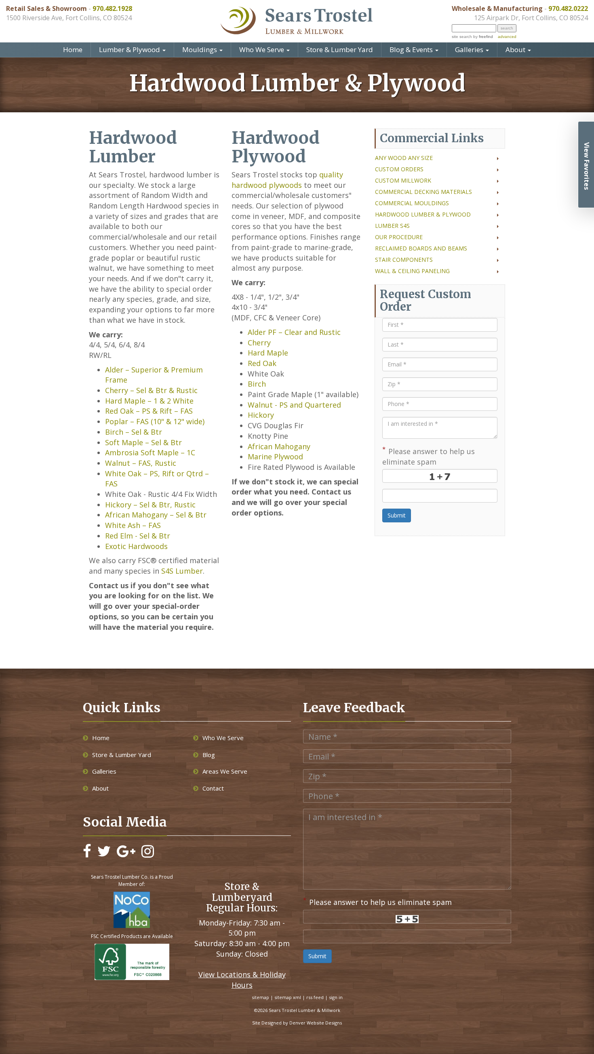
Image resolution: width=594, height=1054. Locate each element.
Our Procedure (399, 237)
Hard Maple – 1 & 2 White (149, 401)
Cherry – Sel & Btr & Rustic (151, 390)
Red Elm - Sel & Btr (137, 536)
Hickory (262, 415)
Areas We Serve (224, 771)
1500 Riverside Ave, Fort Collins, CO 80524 (69, 17)
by (482, 36)
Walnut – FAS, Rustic (140, 463)
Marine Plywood (275, 456)
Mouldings (200, 49)
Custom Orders (399, 169)
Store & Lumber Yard (339, 49)
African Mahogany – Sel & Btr (155, 515)
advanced (507, 36)
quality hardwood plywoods (287, 180)
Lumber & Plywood (130, 49)
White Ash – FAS (133, 525)
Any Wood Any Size (404, 158)
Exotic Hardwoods (136, 546)
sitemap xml (287, 997)
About (516, 49)
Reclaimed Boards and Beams (421, 248)
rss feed (315, 997)
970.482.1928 (112, 8)
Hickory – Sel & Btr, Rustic (150, 504)
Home (72, 49)
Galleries (470, 49)
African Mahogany (279, 446)
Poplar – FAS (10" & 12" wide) (154, 421)
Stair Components (404, 259)
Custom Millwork (403, 180)
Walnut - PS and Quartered (294, 405)
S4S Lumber (182, 571)
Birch (257, 384)
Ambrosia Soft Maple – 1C (150, 452)
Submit (397, 515)
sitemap (260, 997)
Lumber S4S (392, 225)
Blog (208, 755)
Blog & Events (412, 49)
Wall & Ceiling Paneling (412, 271)
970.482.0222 (568, 8)
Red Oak (263, 363)
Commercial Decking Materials (423, 192)
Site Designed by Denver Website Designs (297, 1023)
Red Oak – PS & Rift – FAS (149, 411)
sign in (336, 997)
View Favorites (586, 166)
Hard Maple (269, 353)
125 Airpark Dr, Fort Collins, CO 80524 (531, 17)
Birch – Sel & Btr (133, 432)
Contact (213, 788)
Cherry (259, 342)
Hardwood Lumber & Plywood (423, 214)
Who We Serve (262, 49)
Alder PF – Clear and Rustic (294, 332)
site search (462, 36)
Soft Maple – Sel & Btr (143, 442)
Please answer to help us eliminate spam (428, 456)
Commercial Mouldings (412, 203)
